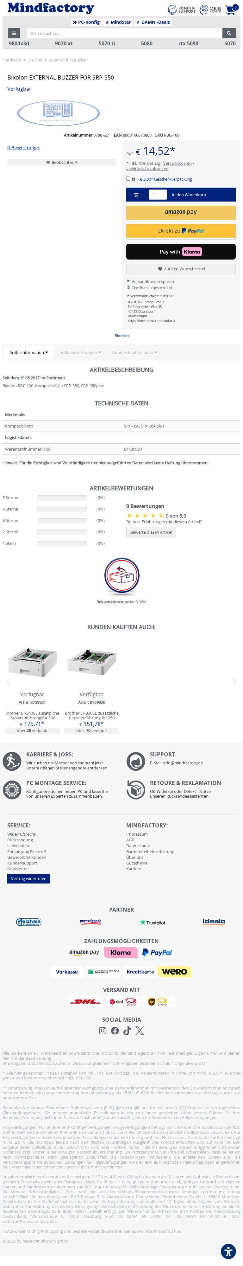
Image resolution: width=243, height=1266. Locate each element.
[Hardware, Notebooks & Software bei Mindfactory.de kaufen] (70, 8)
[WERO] (175, 971)
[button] (14, 33)
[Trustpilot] (152, 921)
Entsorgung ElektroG (26, 851)
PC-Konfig (88, 22)
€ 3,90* (166, 179)
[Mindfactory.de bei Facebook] (115, 1031)
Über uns (134, 857)
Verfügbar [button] (19, 89)
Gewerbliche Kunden (26, 857)
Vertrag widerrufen (29, 878)
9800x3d (19, 44)
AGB (130, 840)
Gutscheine (136, 863)
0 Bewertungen (23, 148)
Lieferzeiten (18, 845)
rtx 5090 (188, 44)
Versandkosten (177, 163)
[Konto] (210, 9)
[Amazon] (85, 952)
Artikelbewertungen (78, 352)
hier (177, 1231)
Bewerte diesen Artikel (151, 532)
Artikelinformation (26, 352)
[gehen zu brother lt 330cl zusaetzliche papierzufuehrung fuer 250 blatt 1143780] (91, 685)
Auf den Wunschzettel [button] (184, 269)
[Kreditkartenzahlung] (140, 971)
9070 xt (64, 44)
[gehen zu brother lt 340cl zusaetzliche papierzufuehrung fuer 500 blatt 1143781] (32, 685)
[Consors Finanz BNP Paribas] (104, 971)
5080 (147, 44)
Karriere (133, 868)
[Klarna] (121, 952)
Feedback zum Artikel (151, 288)
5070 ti (107, 44)
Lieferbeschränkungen (147, 168)
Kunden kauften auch (132, 352)
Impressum (137, 834)
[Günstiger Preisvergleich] (90, 921)
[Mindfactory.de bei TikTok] (127, 1031)
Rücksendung (20, 840)
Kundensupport (22, 863)
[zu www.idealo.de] (214, 922)
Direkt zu (170, 230)
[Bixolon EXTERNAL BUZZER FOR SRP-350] (146, 515)
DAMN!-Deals (155, 22)
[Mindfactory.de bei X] (140, 1031)
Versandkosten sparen (152, 281)
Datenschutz (138, 845)
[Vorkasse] (67, 971)
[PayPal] (158, 952)
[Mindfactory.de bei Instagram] (103, 1031)
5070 (230, 44)
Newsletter (17, 868)
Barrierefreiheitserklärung (150, 851)
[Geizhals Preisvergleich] (28, 921)
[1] (181, 213)
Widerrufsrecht (21, 834)
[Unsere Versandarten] (121, 1001)
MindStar (120, 22)
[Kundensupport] (182, 9)
